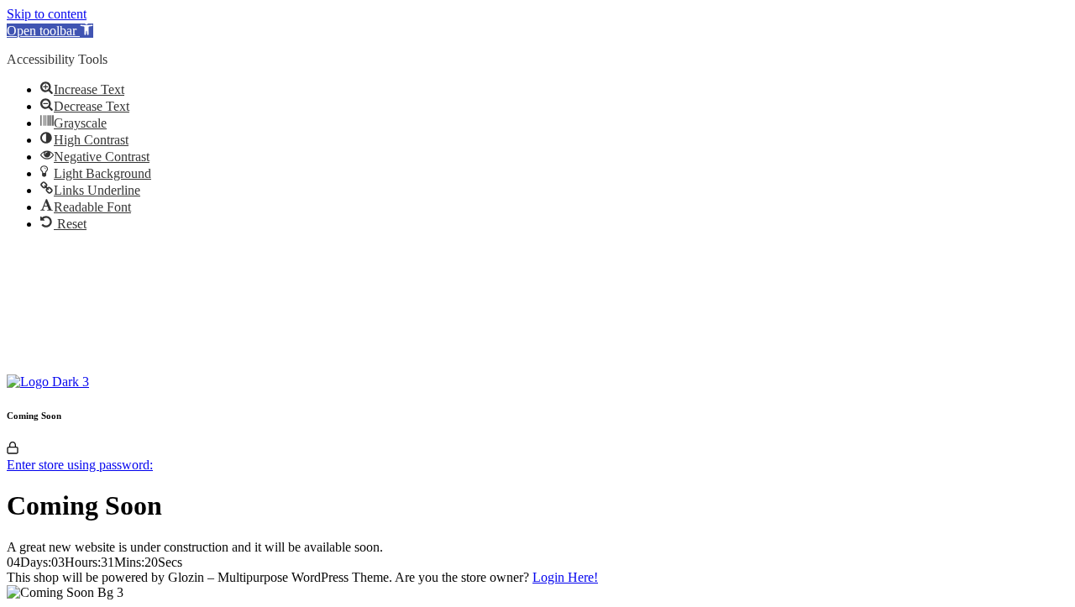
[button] (50, 31)
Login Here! (565, 577)
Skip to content (47, 14)
